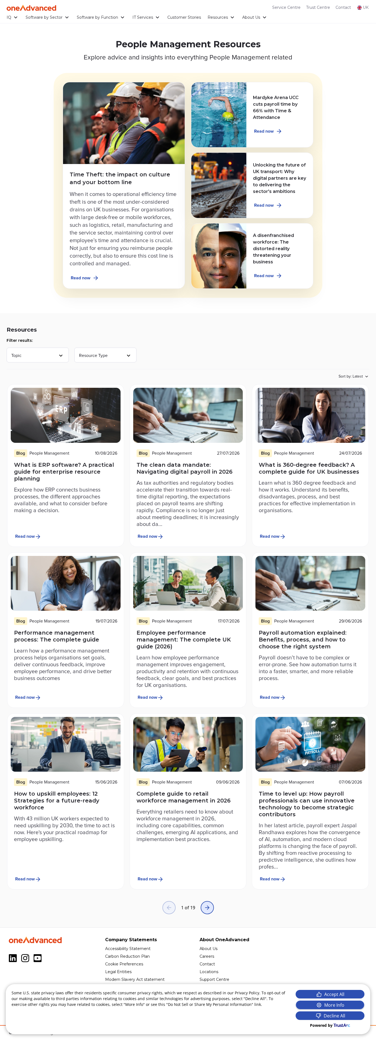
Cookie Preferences (124, 964)
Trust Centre (318, 7)
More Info (334, 1005)
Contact (343, 7)
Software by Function (97, 17)
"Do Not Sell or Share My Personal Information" (209, 1004)
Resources (218, 17)
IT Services (142, 17)
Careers (207, 956)
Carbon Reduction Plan (127, 956)
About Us (251, 17)
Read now (80, 278)
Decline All (334, 1016)
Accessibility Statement (128, 948)
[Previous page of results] (169, 907)
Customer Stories (184, 17)
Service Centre (286, 7)
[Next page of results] (207, 907)
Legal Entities (118, 971)
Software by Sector (44, 17)
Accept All (334, 994)
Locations (209, 971)
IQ (9, 17)
